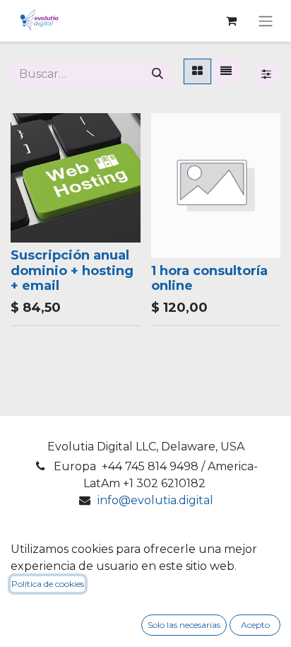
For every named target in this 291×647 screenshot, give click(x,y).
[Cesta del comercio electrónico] (231, 20)
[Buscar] (157, 74)
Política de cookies (47, 583)
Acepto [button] (255, 624)
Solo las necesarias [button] (184, 624)
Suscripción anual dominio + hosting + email (72, 270)
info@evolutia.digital (155, 500)
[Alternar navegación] (265, 21)
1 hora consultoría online (209, 278)
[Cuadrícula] (197, 71)
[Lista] (226, 71)
